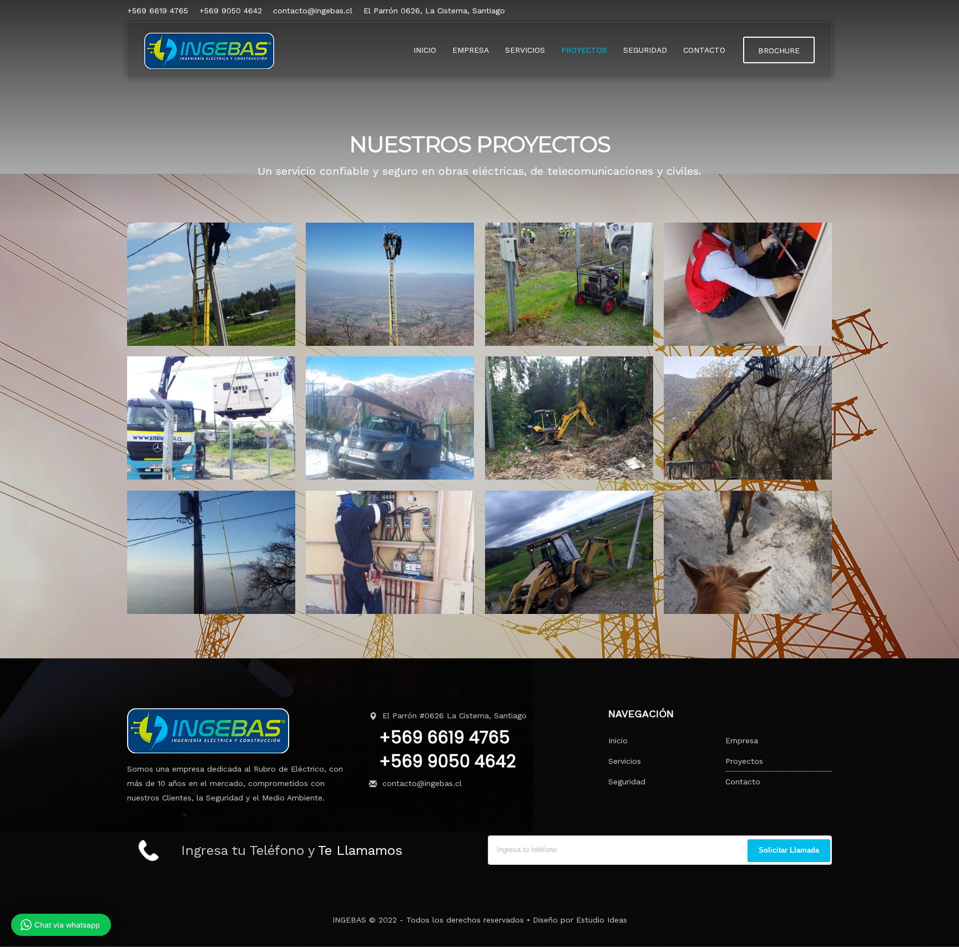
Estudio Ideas (601, 919)
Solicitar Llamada (789, 850)
